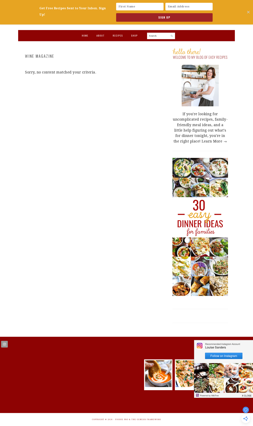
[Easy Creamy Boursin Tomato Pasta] (189, 386)
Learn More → (214, 141)
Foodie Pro (121, 419)
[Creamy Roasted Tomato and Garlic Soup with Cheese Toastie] (158, 386)
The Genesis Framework (146, 419)
